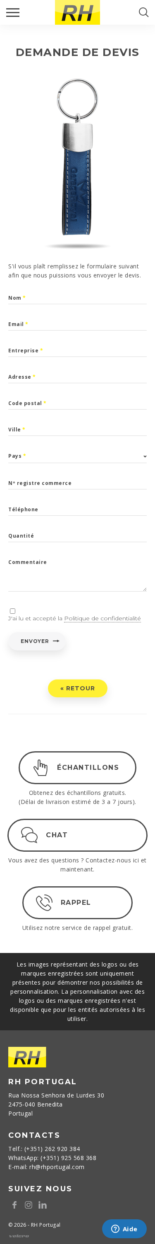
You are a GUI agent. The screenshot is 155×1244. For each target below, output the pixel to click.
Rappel (76, 902)
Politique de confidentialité (102, 618)
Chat (57, 835)
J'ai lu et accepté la (74, 618)
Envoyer (35, 641)
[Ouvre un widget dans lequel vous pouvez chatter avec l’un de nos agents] (124, 1229)
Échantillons (88, 767)
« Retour (77, 688)
